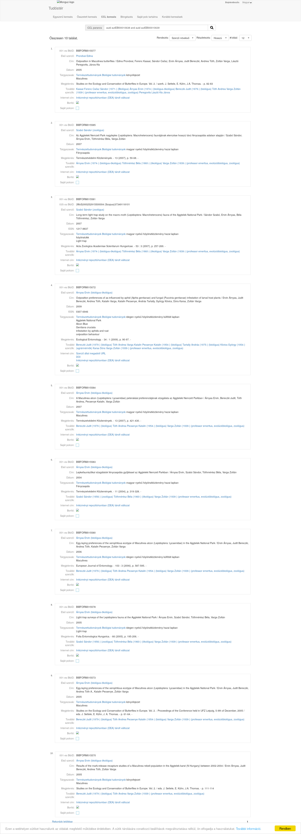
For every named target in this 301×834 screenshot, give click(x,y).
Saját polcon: (67, 108)
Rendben (285, 828)
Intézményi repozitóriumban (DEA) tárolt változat (103, 97)
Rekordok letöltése (62, 821)
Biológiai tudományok (114, 75)
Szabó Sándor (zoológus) (90, 130)
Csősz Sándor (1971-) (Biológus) (111, 89)
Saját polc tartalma (147, 16)
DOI (78, 356)
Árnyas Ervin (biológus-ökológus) (94, 292)
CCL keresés (108, 16)
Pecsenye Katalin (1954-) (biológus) (162, 344)
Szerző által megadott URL (91, 353)
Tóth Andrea (219, 89)
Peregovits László (149, 92)
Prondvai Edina (84, 56)
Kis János (164, 92)
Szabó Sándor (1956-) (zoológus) (94, 496)
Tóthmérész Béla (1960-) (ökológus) (142, 163)
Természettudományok (88, 75)
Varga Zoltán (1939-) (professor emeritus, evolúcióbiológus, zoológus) (201, 163)
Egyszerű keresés (63, 16)
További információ (248, 828)
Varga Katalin (134, 344)
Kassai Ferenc (84, 89)
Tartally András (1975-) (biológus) (201, 344)
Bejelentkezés (232, 2)
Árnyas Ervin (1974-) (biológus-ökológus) (152, 89)
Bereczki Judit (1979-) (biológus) (193, 89)
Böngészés (127, 16)
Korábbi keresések (172, 16)
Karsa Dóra (99, 348)
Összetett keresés (87, 16)
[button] (245, 38)
